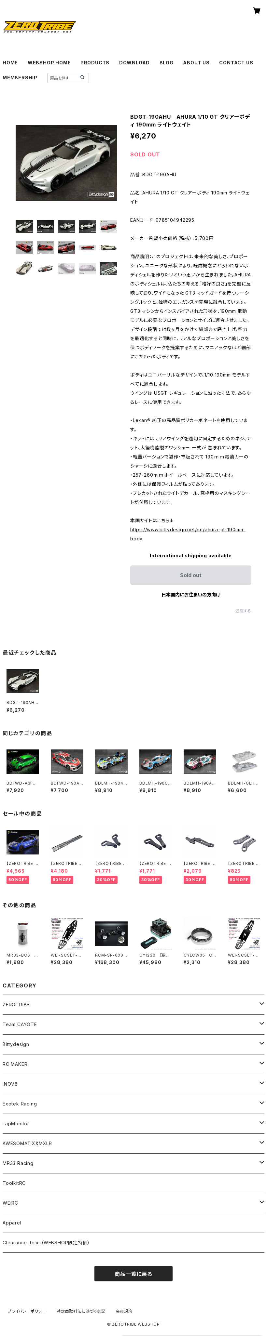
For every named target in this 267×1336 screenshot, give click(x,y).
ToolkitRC (14, 1183)
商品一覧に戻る (133, 1274)
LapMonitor (16, 1123)
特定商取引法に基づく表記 (81, 1311)
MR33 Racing (18, 1163)
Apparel (12, 1222)
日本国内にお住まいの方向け (191, 594)
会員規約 (124, 1311)
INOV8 (10, 1084)
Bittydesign (16, 1044)
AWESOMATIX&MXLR (27, 1143)
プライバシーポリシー (27, 1311)
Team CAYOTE (20, 1024)
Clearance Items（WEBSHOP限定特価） (46, 1242)
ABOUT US (196, 62)
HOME (10, 62)
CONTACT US (236, 62)
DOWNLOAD (134, 62)
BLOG (167, 62)
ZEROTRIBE (16, 1004)
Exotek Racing (20, 1103)
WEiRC (10, 1203)
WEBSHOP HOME (49, 62)
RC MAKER (15, 1064)
